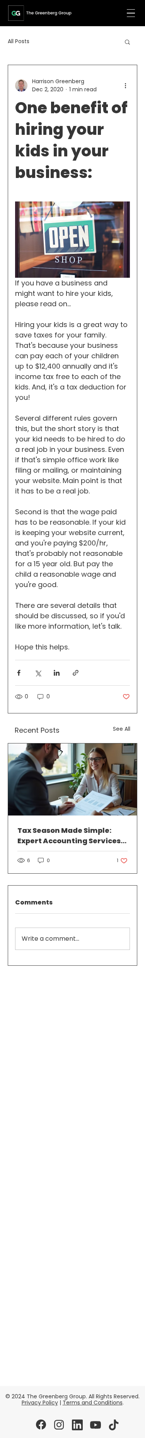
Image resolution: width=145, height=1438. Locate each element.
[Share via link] (75, 672)
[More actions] (125, 85)
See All (121, 729)
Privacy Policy (40, 1402)
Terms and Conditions (93, 1402)
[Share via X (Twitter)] (37, 672)
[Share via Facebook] (18, 672)
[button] (127, 42)
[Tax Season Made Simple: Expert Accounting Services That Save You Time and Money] (72, 779)
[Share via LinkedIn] (56, 672)
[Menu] (131, 13)
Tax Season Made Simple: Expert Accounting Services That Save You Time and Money (69, 836)
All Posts (18, 41)
